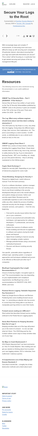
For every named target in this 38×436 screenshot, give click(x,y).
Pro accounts (6, 410)
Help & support (7, 396)
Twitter (4, 426)
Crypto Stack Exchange (10, 166)
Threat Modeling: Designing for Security (16, 177)
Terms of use (6, 398)
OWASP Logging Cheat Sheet (12, 143)
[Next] (6, 36)
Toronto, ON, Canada (23, 23)
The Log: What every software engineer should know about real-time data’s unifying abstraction (18, 120)
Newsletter (5, 428)
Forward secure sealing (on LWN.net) (15, 311)
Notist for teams (7, 412)
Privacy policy (6, 401)
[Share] (24, 36)
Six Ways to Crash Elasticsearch (13, 342)
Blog (3, 423)
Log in (33, 4)
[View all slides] (30, 36)
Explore (12, 4)
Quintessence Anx (19, 26)
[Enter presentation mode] (33, 36)
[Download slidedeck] (27, 36)
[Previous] (3, 36)
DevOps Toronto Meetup (24, 21)
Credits (4, 414)
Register (26, 4)
